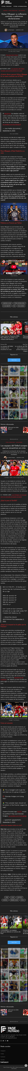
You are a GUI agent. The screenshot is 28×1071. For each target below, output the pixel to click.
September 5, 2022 (9, 822)
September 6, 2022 (9, 130)
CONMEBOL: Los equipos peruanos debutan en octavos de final (11, 932)
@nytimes (7, 113)
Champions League (6, 303)
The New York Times (12, 55)
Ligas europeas (21, 10)
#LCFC (19, 811)
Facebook (3, 1056)
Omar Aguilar (11, 29)
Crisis (6, 897)
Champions (5, 10)
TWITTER (14, 360)
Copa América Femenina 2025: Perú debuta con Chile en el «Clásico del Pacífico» (10, 337)
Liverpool (5, 900)
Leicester (19, 897)
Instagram (3, 1050)
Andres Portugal (12, 457)
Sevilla (23, 900)
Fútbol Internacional (13, 10)
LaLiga (12, 897)
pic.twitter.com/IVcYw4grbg (17, 816)
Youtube (2, 1059)
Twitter (2, 1053)
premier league (14, 900)
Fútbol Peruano (6, 6)
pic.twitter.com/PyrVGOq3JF (12, 124)
